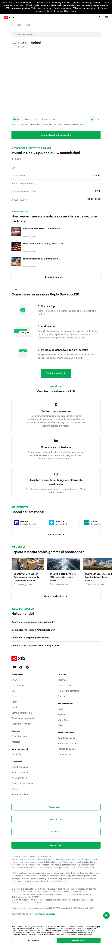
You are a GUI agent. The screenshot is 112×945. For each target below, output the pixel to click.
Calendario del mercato (22, 783)
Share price (63, 719)
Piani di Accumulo (20, 736)
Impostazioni (33, 940)
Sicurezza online (19, 794)
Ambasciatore (64, 685)
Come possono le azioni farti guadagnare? (33, 630)
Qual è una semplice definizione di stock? (32, 622)
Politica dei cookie (67, 748)
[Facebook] (20, 667)
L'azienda (62, 679)
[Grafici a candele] (98, 119)
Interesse (15, 741)
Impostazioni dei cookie (44, 914)
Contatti (61, 696)
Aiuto (14, 788)
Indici (14, 707)
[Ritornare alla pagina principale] (12, 25)
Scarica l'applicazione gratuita (56, 135)
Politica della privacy (68, 743)
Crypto (14, 696)
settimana (26, 119)
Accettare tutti (78, 940)
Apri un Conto (56, 845)
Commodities (18, 685)
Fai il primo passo (56, 373)
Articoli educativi (19, 766)
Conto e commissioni (21, 712)
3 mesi (44, 119)
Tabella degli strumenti (22, 718)
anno (52, 119)
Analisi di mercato (20, 772)
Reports (61, 714)
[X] (27, 667)
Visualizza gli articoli (54, 596)
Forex (14, 701)
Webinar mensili (19, 777)
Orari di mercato (19, 198)
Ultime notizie (64, 754)
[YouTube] (14, 667)
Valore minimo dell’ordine (23, 191)
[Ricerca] (99, 17)
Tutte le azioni (54, 534)
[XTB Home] (8, 17)
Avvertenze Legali (66, 737)
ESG (60, 725)
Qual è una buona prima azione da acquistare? (35, 645)
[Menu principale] (106, 17)
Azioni (19, 25)
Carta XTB (16, 754)
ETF (13, 690)
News (60, 708)
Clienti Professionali (21, 723)
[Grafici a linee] (92, 119)
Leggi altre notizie (54, 276)
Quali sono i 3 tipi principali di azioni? (30, 637)
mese (36, 119)
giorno (16, 119)
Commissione (18, 175)
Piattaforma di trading (68, 690)
